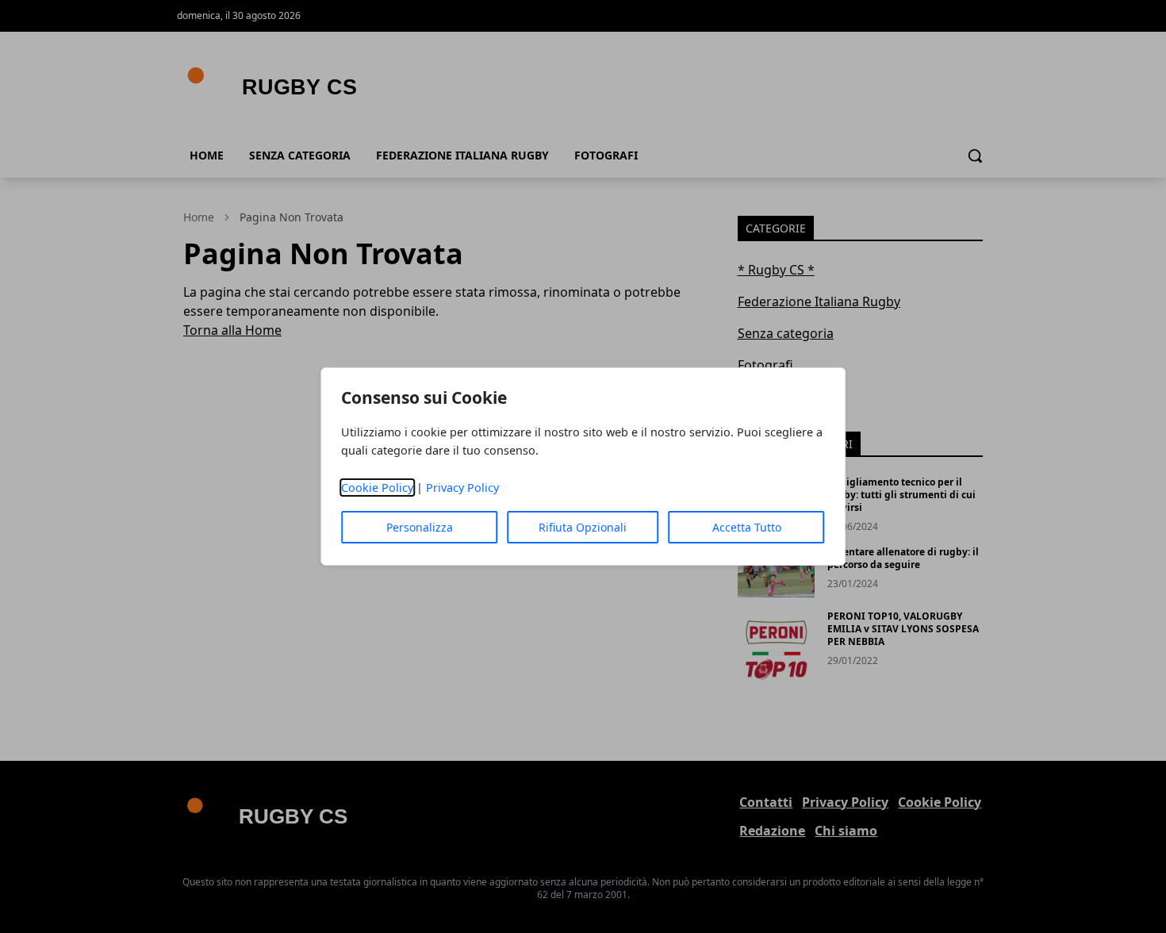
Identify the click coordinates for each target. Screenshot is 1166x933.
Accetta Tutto (746, 527)
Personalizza (419, 527)
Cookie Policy (377, 487)
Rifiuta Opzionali (583, 527)
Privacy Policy (462, 487)
